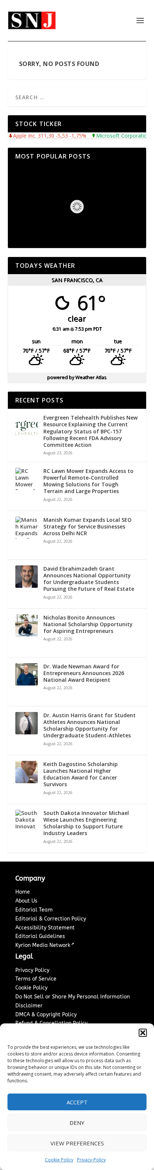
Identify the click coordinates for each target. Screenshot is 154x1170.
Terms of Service (35, 979)
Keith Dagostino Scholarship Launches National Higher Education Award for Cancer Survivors (80, 774)
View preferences (77, 1143)
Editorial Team (34, 910)
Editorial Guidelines (40, 936)
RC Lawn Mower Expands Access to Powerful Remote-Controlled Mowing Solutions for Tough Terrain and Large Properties (88, 481)
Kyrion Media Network (42, 945)
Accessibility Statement (45, 928)
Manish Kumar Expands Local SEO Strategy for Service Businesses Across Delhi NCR (87, 527)
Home (22, 892)
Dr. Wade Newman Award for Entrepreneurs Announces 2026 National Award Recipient (83, 673)
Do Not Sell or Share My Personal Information (72, 997)
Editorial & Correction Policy (50, 919)
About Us (26, 901)
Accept (77, 1102)
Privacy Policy (32, 970)
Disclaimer (29, 1006)
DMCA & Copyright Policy (46, 1014)
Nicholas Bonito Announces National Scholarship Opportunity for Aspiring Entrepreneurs (88, 624)
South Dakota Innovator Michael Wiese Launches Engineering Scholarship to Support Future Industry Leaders (86, 823)
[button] (143, 1032)
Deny (77, 1122)
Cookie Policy (59, 1160)
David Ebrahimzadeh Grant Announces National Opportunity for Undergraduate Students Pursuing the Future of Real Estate (88, 579)
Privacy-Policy (91, 1160)
